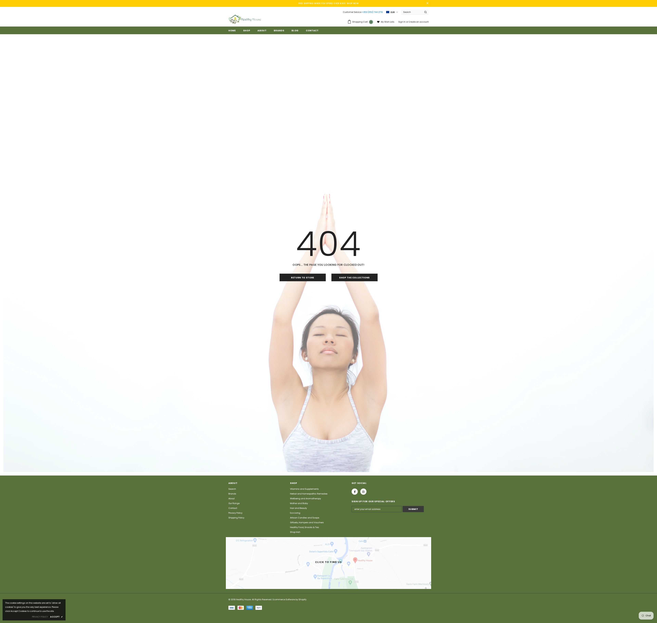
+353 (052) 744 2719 (372, 12)
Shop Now (353, 3)
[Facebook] (355, 492)
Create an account (419, 21)
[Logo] (244, 19)
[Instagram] (363, 492)
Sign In (402, 21)
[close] (427, 3)
